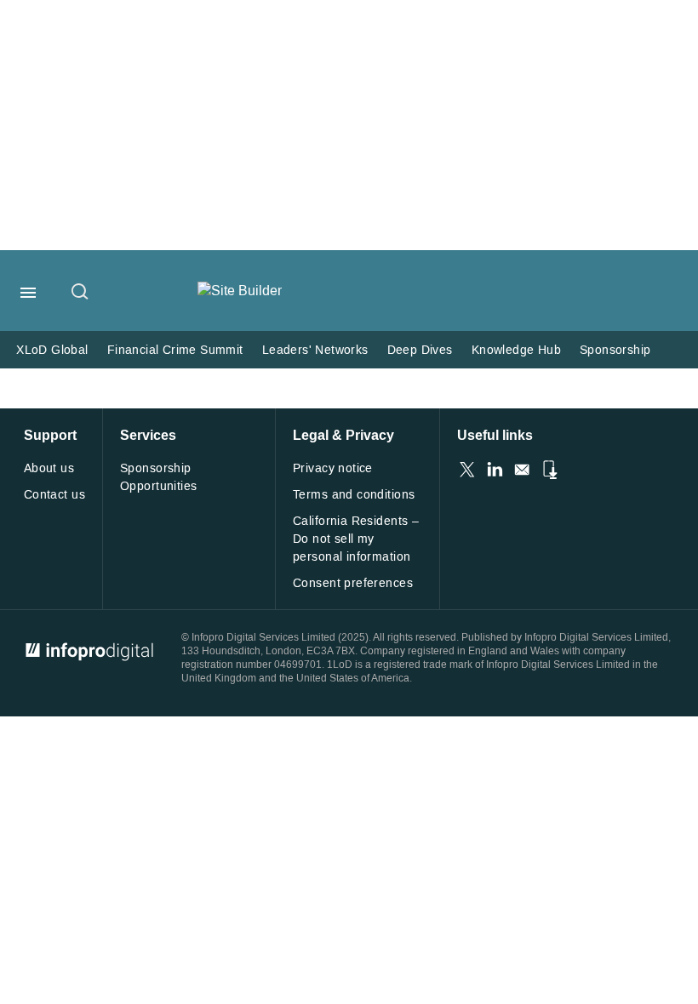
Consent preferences (353, 583)
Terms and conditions (354, 495)
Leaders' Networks (315, 350)
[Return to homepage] (239, 290)
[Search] (80, 292)
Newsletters (522, 469)
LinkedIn (494, 469)
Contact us (54, 495)
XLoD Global (52, 350)
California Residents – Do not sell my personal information (356, 539)
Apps (549, 469)
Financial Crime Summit (175, 350)
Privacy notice (333, 468)
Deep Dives (420, 350)
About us (49, 468)
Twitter (467, 469)
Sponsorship (615, 350)
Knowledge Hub (516, 350)
